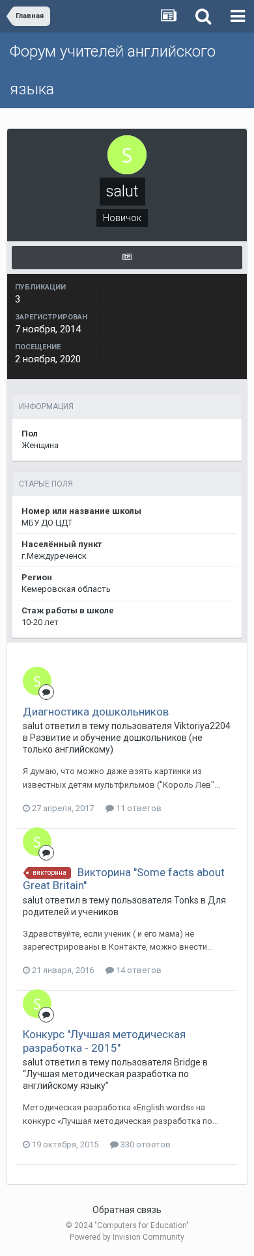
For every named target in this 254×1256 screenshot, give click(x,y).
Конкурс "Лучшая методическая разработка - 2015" (104, 1041)
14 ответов (138, 970)
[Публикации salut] (127, 257)
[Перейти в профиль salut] (37, 681)
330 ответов (145, 1144)
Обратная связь (127, 1210)
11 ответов (138, 808)
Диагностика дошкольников (96, 711)
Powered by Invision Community (127, 1237)
